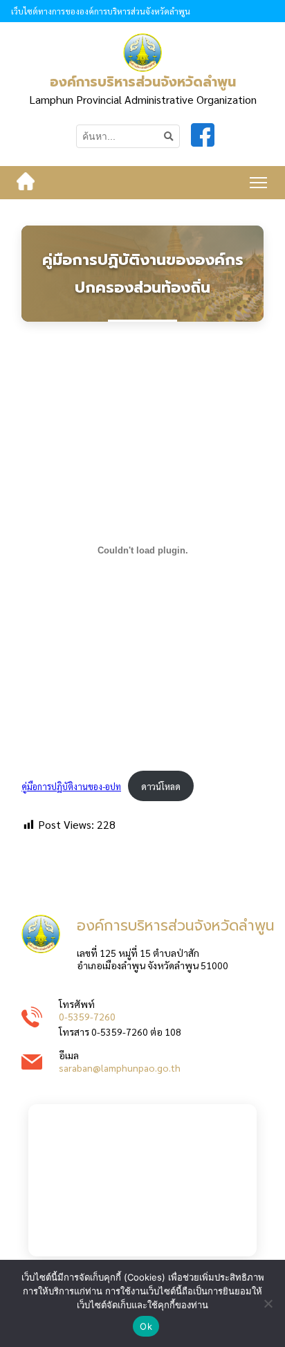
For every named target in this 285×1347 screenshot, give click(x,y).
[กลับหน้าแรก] (25, 183)
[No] (268, 1303)
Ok (146, 1326)
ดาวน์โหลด (161, 786)
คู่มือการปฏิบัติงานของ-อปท (71, 786)
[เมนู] (258, 183)
